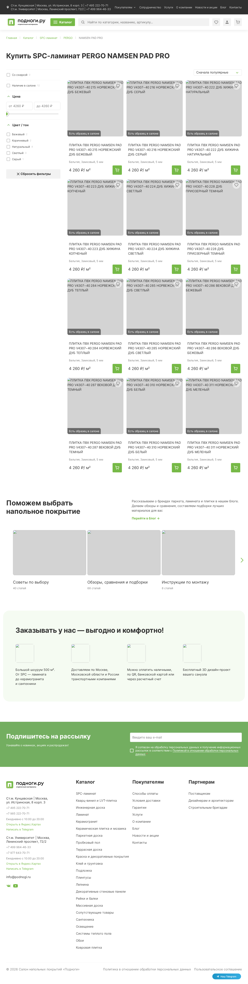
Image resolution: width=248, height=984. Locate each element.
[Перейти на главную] (26, 22)
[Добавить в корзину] (117, 170)
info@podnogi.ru (18, 877)
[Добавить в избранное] (118, 86)
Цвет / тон (20, 125)
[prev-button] (6, 560)
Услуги (168, 7)
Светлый (19, 153)
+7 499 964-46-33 (98, 9)
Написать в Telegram (20, 829)
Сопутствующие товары (95, 912)
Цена (16, 96)
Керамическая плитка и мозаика (101, 828)
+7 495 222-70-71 (96, 5)
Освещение (84, 926)
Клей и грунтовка (89, 863)
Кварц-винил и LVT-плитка (96, 800)
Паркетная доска (89, 835)
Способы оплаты (145, 793)
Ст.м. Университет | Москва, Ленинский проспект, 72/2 (47, 9)
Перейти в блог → (146, 518)
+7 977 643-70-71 (18, 852)
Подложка (84, 870)
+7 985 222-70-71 (17, 813)
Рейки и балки (87, 898)
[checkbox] (8, 75)
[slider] (6, 114)
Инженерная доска (90, 807)
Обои (80, 940)
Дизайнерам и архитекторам (211, 800)
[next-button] (241, 560)
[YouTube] (15, 886)
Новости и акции (206, 7)
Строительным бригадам (208, 807)
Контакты (235, 7)
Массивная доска (89, 905)
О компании (184, 7)
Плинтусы (83, 877)
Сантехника (85, 919)
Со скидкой (21, 74)
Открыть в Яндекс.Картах (23, 824)
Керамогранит (87, 821)
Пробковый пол (88, 842)
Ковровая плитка (89, 947)
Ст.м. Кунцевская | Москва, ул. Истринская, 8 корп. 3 (47, 5)
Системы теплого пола (93, 933)
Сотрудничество (150, 7)
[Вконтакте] (8, 886)
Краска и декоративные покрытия (102, 856)
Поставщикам (199, 793)
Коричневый (21, 140)
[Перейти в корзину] (238, 22)
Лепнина (82, 884)
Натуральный (22, 146)
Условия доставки (146, 800)
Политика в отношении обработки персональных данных (147, 969)
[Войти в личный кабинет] (216, 22)
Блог (223, 7)
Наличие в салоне (26, 85)
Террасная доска (89, 849)
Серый (18, 159)
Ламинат (82, 814)
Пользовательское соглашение (218, 969)
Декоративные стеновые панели (101, 891)
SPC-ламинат (86, 793)
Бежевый (19, 134)
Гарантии (139, 807)
